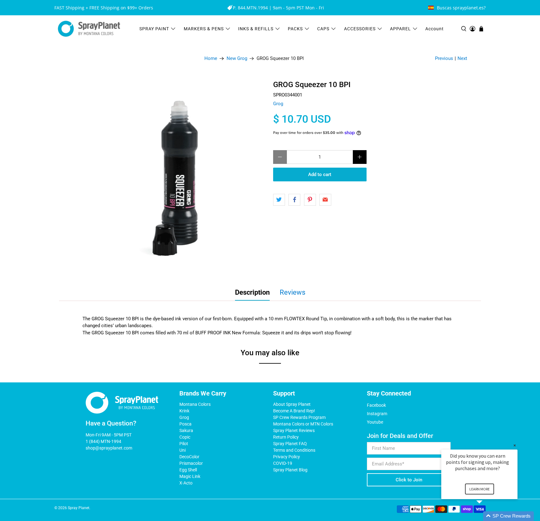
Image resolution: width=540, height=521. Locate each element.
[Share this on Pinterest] (310, 200)
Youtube (375, 422)
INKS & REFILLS (255, 28)
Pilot (183, 443)
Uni (182, 450)
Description (252, 292)
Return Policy (286, 437)
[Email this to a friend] (325, 200)
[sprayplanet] (89, 29)
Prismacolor (191, 463)
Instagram (377, 413)
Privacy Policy (286, 456)
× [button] (514, 445)
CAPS (323, 28)
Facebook (376, 405)
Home (210, 58)
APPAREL (400, 28)
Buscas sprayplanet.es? (461, 8)
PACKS (295, 28)
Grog (278, 103)
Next (462, 58)
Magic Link (189, 476)
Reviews (292, 292)
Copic (184, 437)
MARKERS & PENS (204, 28)
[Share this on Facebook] (294, 200)
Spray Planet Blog (290, 469)
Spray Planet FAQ (290, 443)
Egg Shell (188, 469)
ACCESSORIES (360, 28)
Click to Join (409, 480)
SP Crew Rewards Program (299, 417)
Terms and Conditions (294, 450)
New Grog (237, 58)
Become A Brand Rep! (294, 410)
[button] (487, 516)
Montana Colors (195, 404)
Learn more (479, 489)
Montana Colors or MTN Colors (303, 423)
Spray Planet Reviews (294, 430)
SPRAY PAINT (154, 28)
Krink (184, 410)
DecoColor (189, 456)
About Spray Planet (292, 404)
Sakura (186, 430)
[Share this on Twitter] (279, 200)
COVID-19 (282, 463)
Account (434, 28)
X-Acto (185, 482)
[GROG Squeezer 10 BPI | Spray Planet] (170, 177)
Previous (444, 58)
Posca (185, 423)
